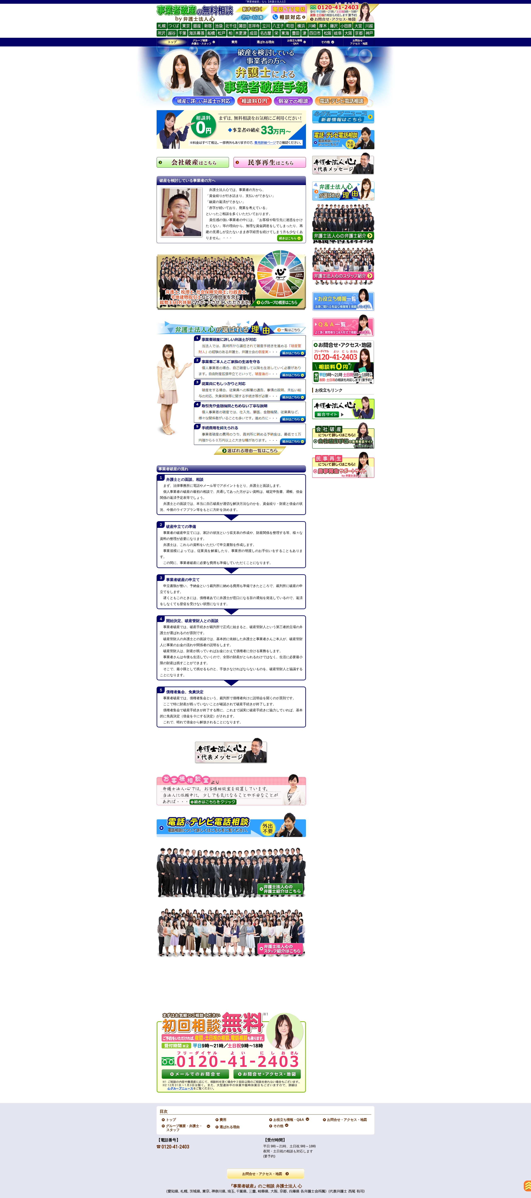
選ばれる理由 (230, 1127)
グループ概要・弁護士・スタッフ (184, 1128)
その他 (278, 1126)
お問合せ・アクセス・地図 (347, 1119)
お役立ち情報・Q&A (289, 1119)
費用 (223, 1119)
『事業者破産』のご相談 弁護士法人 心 (265, 1186)
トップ (172, 42)
